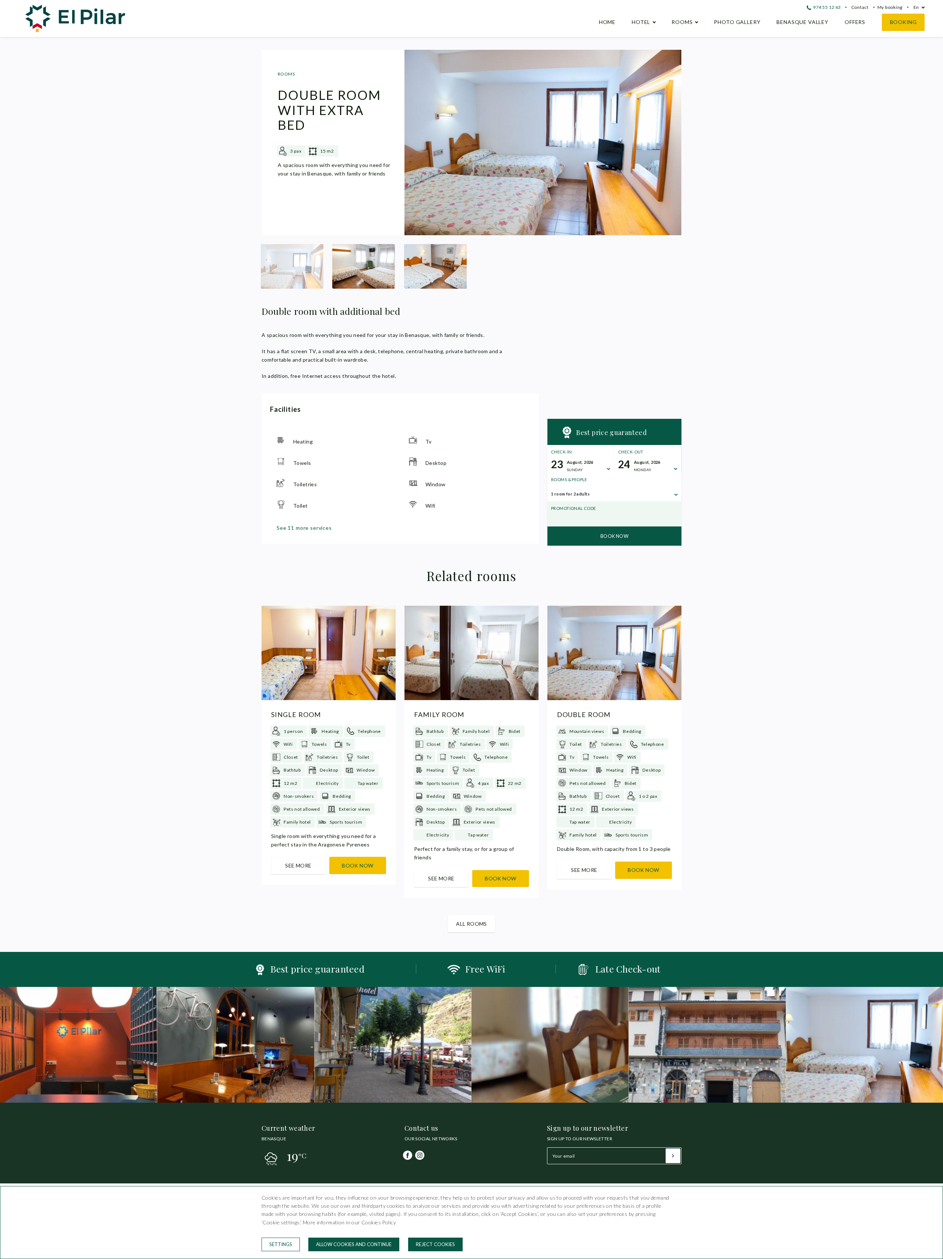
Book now (614, 536)
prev (415, 143)
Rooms (682, 22)
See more (298, 865)
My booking (889, 7)
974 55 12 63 (826, 7)
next (670, 143)
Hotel (641, 22)
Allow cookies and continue (354, 1244)
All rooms (471, 924)
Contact (860, 7)
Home (607, 22)
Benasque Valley (802, 22)
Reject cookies (435, 1244)
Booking (903, 22)
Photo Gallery (737, 22)
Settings (280, 1244)
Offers (855, 22)
